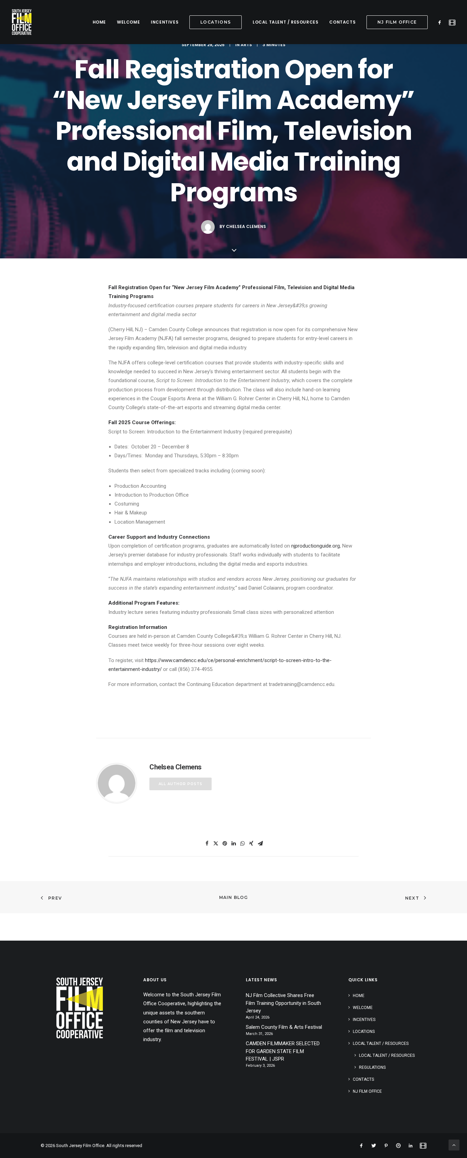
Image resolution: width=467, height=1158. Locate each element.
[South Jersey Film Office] (21, 22)
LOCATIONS (364, 1031)
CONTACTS (342, 22)
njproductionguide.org (315, 546)
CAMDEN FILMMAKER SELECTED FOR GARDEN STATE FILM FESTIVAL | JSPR (283, 1051)
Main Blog (233, 897)
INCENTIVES (164, 22)
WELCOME (128, 22)
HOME (99, 22)
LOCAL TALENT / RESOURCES (285, 22)
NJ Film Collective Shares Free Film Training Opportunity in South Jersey (283, 1003)
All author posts (180, 784)
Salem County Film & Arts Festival (284, 1027)
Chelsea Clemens (246, 226)
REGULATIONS (372, 1067)
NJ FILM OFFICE (367, 1091)
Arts (246, 45)
